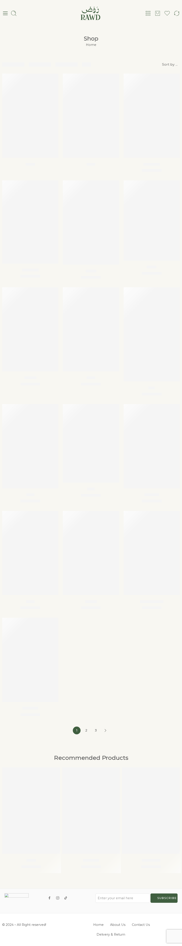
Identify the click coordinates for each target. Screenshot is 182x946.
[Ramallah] (151, 810)
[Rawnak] (30, 660)
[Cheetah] (30, 222)
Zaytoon (91, 860)
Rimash (151, 494)
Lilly (91, 489)
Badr (30, 164)
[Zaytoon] (91, 810)
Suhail (91, 601)
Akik (30, 601)
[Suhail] (91, 553)
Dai (151, 387)
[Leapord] (152, 116)
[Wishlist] (52, 80)
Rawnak (30, 708)
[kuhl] (91, 116)
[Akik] (30, 553)
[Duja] (91, 329)
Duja (91, 377)
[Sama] (91, 222)
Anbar (30, 377)
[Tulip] (152, 220)
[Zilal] (30, 446)
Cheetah (30, 270)
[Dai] (152, 334)
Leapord (151, 164)
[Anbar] (30, 329)
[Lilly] (91, 443)
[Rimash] (152, 446)
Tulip (151, 267)
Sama (91, 271)
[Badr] (30, 116)
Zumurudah (151, 601)
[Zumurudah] (152, 553)
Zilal (30, 494)
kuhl (91, 164)
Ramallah (151, 860)
